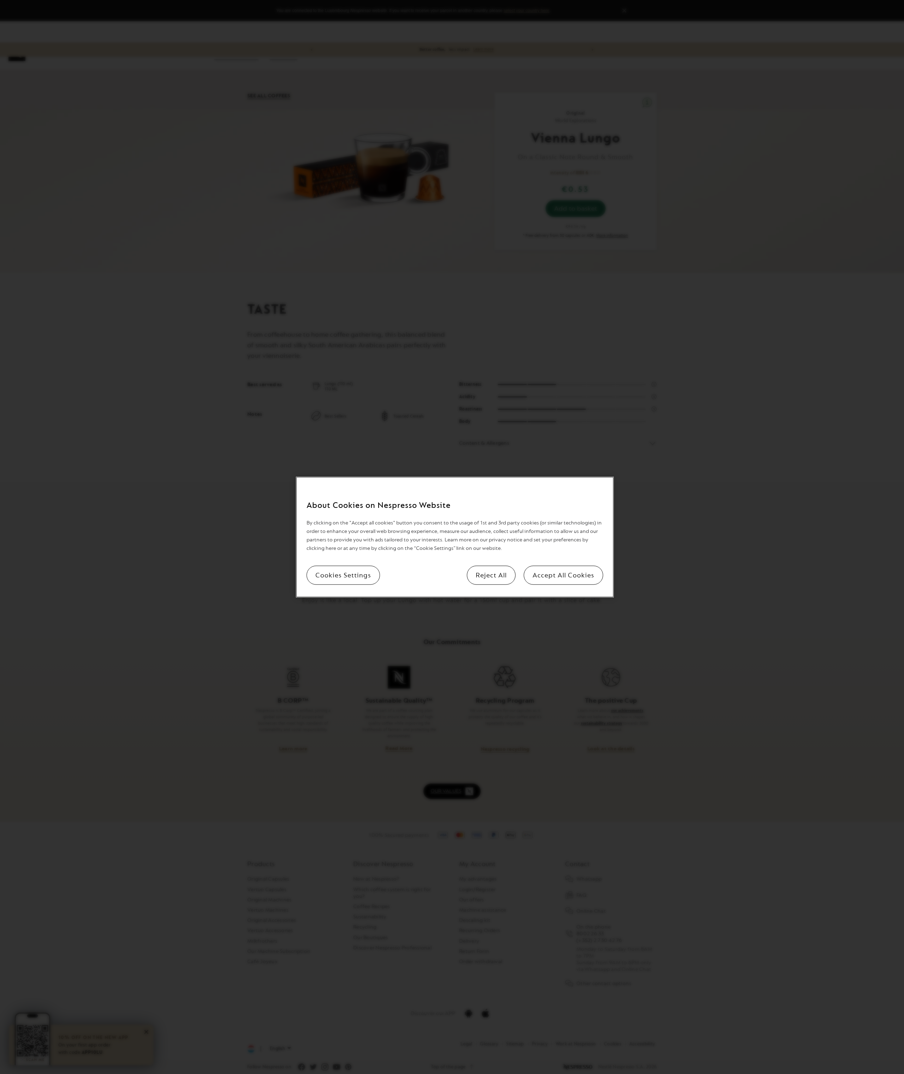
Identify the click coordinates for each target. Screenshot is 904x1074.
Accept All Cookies (563, 575)
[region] (455, 537)
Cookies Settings (343, 575)
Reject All (491, 575)
